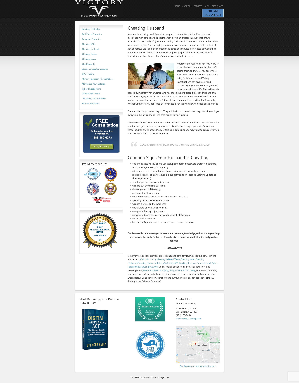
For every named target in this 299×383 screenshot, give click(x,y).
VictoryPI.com (163, 377)
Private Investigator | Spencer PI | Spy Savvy (102, 9)
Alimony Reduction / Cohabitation (97, 78)
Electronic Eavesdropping (155, 270)
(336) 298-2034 (213, 14)
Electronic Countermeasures (95, 68)
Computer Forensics (91, 39)
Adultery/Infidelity (164, 263)
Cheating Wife (187, 259)
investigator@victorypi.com (188, 318)
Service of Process (91, 103)
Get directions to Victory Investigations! (198, 366)
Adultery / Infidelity (91, 29)
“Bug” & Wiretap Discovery (182, 270)
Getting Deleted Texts (168, 259)
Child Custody (88, 63)
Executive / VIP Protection (94, 98)
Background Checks (91, 93)
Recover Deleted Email (199, 263)
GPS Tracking (180, 263)
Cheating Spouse (145, 263)
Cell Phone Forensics (92, 34)
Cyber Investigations (91, 88)
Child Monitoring (148, 259)
